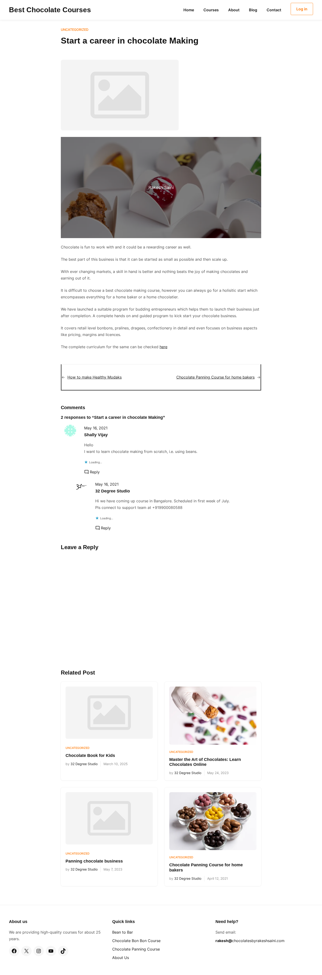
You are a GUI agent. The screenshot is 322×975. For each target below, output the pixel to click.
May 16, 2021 (95, 428)
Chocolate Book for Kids (90, 755)
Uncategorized (74, 30)
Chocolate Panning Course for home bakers (215, 377)
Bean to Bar (122, 932)
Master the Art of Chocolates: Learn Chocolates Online (205, 762)
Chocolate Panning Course (136, 949)
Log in (301, 9)
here (163, 346)
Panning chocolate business (94, 861)
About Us (120, 957)
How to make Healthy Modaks (94, 377)
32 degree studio (112, 491)
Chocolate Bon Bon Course (136, 940)
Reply (95, 472)
